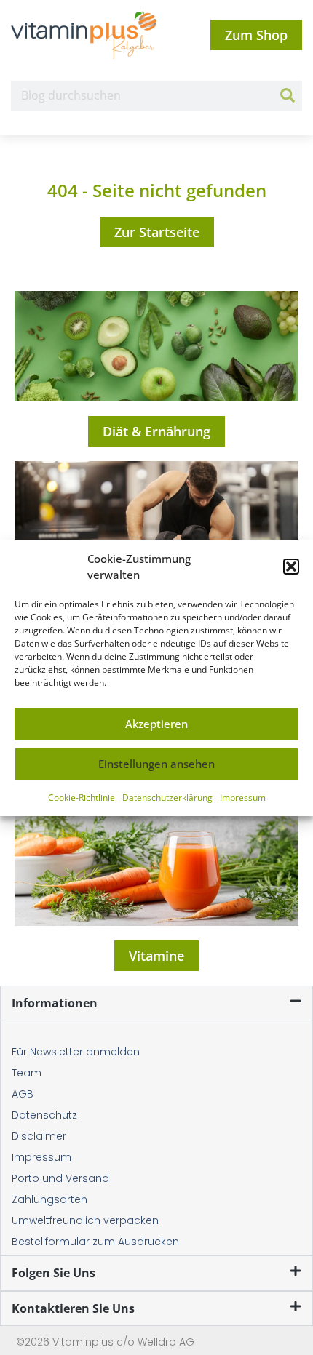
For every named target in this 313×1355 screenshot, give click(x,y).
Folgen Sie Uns (53, 1273)
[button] (291, 566)
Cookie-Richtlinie (81, 797)
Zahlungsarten (49, 1199)
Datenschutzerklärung (167, 797)
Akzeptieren (156, 723)
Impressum (243, 797)
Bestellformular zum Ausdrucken (95, 1241)
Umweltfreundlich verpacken (85, 1220)
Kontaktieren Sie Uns (73, 1308)
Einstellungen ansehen (156, 763)
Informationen (55, 1003)
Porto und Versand (60, 1178)
